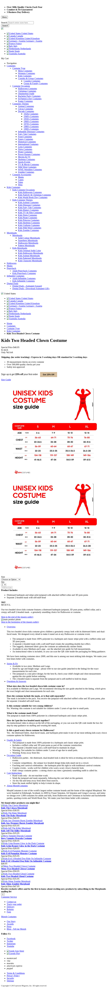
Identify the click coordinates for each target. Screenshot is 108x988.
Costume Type (13, 328)
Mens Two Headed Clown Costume (18, 868)
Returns (10, 909)
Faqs (9, 912)
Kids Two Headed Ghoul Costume (17, 876)
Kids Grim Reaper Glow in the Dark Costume (23, 846)
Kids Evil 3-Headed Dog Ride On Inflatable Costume (26, 861)
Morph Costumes (8, 916)
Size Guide (6, 379)
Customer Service (9, 897)
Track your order (14, 904)
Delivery (10, 907)
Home (9, 323)
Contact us (11, 902)
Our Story (11, 921)
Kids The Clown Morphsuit (14, 808)
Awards (10, 924)
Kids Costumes (13, 331)
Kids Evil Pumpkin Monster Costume (19, 853)
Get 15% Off (48, 374)
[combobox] (21, 22)
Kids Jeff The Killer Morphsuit (16, 830)
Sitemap (10, 981)
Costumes (11, 326)
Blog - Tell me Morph (16, 929)
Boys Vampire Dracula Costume (16, 838)
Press (9, 926)
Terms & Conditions (16, 973)
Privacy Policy (13, 975)
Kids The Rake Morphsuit (13, 815)
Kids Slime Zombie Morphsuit (15, 884)
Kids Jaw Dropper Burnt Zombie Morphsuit (22, 823)
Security (10, 978)
